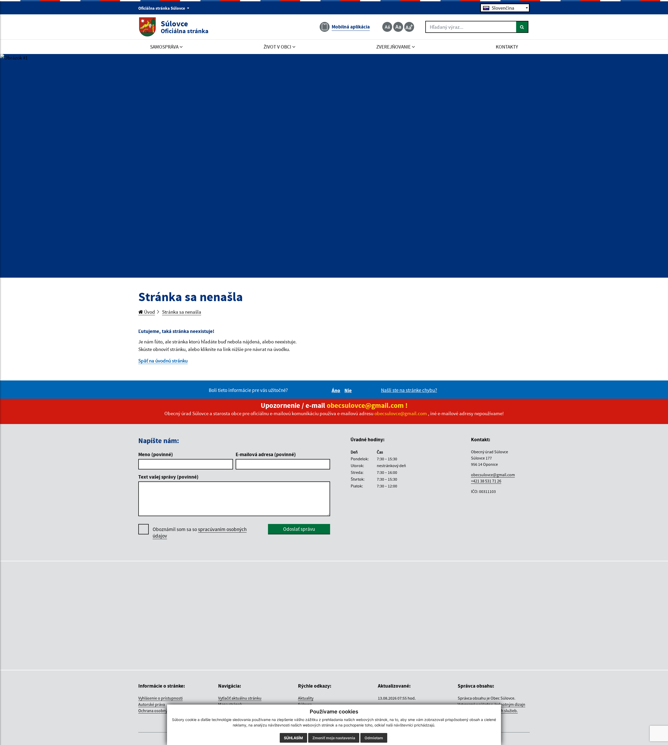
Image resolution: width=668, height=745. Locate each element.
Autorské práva (151, 704)
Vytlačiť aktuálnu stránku (239, 698)
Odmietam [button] (374, 738)
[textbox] (505, 7)
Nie (348, 390)
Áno (337, 390)
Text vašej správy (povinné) (168, 477)
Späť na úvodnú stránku (163, 360)
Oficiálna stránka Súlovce (162, 8)
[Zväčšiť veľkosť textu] (409, 27)
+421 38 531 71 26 (486, 481)
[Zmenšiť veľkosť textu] (387, 27)
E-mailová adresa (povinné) (266, 454)
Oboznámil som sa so (200, 532)
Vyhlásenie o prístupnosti (160, 698)
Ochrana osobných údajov (161, 710)
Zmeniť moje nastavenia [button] (333, 738)
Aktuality (305, 698)
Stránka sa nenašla (181, 312)
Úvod (149, 312)
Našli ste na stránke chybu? (409, 390)
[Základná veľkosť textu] (398, 27)
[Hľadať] (522, 27)
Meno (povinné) (155, 454)
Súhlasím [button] (293, 738)
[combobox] (505, 7)
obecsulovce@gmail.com (493, 474)
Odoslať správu (299, 529)
